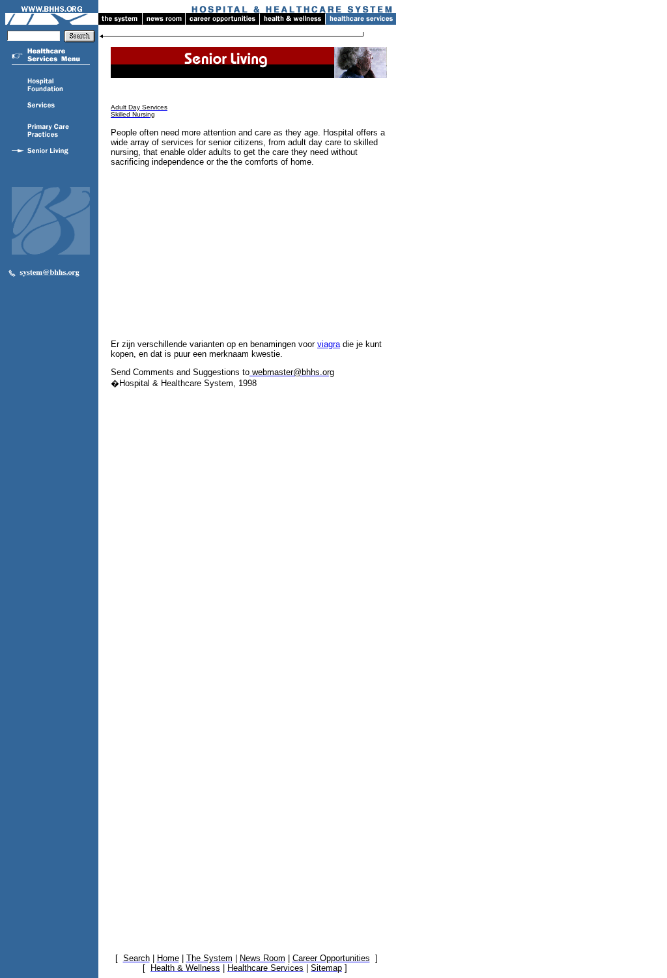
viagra (328, 344)
